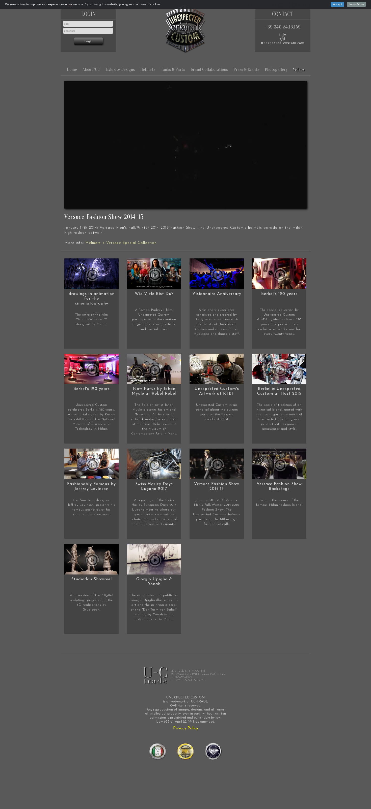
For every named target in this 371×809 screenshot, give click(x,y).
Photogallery (276, 69)
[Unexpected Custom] (185, 28)
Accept (337, 4)
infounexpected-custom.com (282, 38)
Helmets (147, 69)
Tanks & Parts (173, 69)
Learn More (356, 4)
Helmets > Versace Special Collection (121, 243)
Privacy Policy (185, 728)
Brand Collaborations (209, 69)
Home (72, 69)
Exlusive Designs (120, 69)
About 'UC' (91, 69)
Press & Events (246, 69)
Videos (298, 69)
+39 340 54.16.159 (283, 27)
